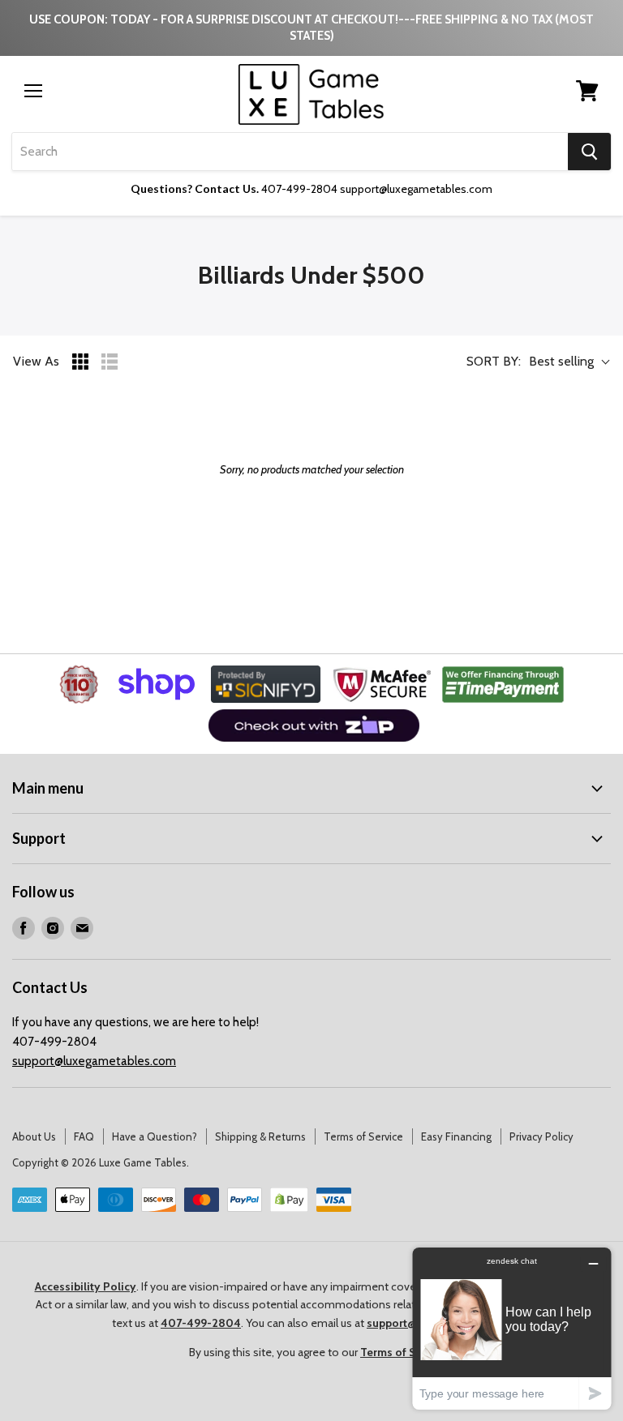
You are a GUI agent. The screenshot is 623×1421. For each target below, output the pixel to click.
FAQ (84, 1136)
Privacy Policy (541, 1136)
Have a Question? (154, 1136)
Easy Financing (456, 1136)
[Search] (589, 151)
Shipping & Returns (260, 1136)
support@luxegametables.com (94, 1061)
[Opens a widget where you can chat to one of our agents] (511, 1328)
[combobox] (290, 151)
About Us (34, 1136)
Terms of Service (363, 1136)
